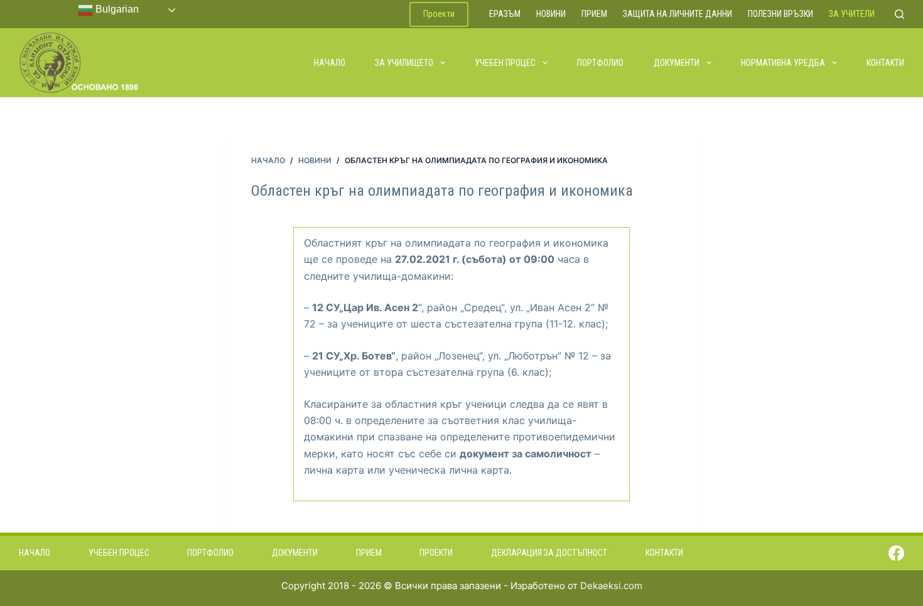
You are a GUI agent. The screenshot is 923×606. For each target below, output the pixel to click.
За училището (404, 63)
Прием (594, 14)
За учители (852, 14)
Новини (551, 14)
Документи (676, 63)
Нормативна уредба (783, 63)
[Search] (899, 14)
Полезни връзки (780, 14)
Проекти (439, 14)
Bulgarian (116, 9)
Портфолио (600, 63)
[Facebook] (896, 553)
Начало (329, 63)
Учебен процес (505, 63)
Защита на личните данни (677, 14)
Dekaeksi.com (611, 586)
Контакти (885, 63)
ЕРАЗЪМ (505, 14)
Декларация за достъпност (549, 553)
